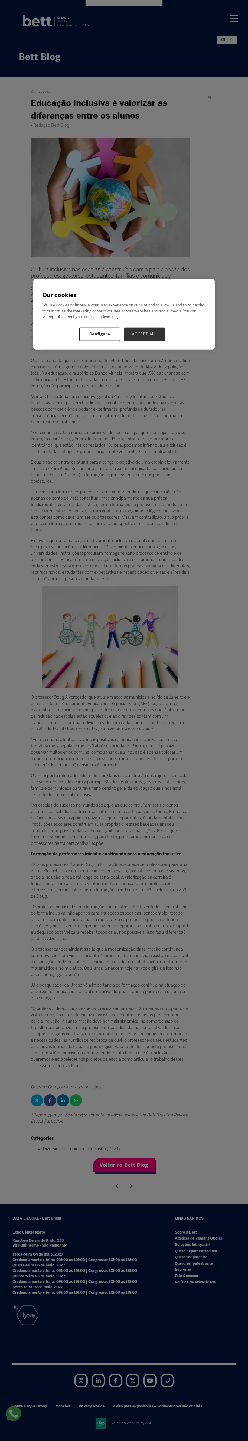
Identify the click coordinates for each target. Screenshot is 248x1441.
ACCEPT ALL (144, 334)
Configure (99, 334)
